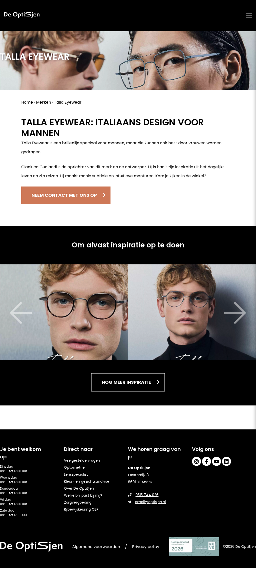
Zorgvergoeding (78, 502)
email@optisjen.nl (150, 501)
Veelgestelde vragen (82, 460)
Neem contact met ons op (64, 195)
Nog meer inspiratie (126, 382)
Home (27, 102)
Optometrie (74, 467)
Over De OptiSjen (79, 488)
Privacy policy (145, 547)
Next (248, 313)
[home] (22, 15)
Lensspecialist (76, 474)
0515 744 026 (147, 494)
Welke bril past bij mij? (83, 495)
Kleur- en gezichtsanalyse (86, 481)
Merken (43, 102)
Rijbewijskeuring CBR (81, 509)
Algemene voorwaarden (96, 547)
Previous (7, 313)
